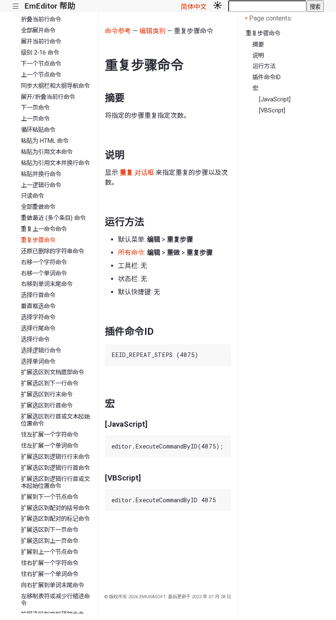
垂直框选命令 (38, 306)
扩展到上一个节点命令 (49, 552)
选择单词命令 (38, 361)
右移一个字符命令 (44, 262)
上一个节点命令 (41, 74)
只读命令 (32, 195)
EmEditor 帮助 (50, 6)
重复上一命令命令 (44, 229)
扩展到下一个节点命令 (49, 497)
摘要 (258, 44)
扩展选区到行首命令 (47, 405)
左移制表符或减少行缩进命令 (55, 600)
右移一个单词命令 (44, 273)
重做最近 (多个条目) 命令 (53, 218)
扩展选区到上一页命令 (49, 541)
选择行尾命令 (38, 328)
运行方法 (263, 66)
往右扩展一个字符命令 (49, 563)
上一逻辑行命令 (41, 185)
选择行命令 (35, 339)
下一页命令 (35, 107)
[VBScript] (272, 110)
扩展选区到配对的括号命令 (55, 508)
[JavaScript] (275, 99)
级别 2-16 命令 (40, 52)
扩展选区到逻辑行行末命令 (55, 456)
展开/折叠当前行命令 (48, 97)
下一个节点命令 (41, 63)
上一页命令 (35, 118)
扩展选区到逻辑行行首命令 (55, 467)
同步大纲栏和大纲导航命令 (55, 85)
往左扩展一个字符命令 (49, 434)
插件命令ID (266, 77)
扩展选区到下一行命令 (49, 383)
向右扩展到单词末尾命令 (52, 585)
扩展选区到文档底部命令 (52, 372)
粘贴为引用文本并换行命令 (55, 163)
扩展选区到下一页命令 (49, 529)
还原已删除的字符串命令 (52, 251)
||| (16, 6)
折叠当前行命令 (41, 19)
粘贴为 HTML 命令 (44, 140)
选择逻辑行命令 (41, 350)
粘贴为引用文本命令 (47, 152)
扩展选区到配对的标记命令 (55, 518)
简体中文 (194, 7)
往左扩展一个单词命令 (49, 445)
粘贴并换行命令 (41, 174)
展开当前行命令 (41, 41)
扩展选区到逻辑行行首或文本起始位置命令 (55, 483)
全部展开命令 (38, 30)
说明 (258, 55)
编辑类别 (152, 31)
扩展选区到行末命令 (47, 394)
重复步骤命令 (38, 240)
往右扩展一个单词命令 (49, 574)
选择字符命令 (38, 317)
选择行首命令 (38, 295)
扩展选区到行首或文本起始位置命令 (55, 420)
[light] (217, 6)
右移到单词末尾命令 (47, 284)
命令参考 (118, 31)
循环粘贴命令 (38, 129)
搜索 (315, 7)
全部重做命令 (38, 207)
